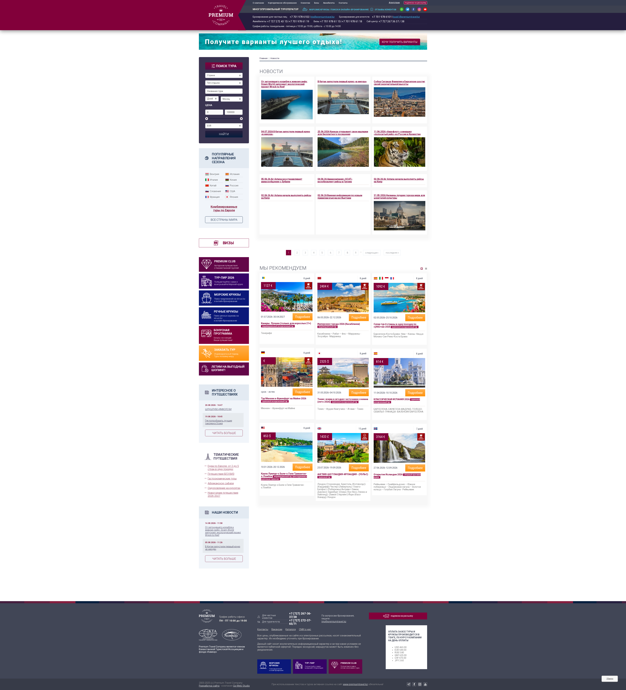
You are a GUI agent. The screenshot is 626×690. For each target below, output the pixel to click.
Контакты (343, 3)
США (232, 191)
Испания (234, 174)
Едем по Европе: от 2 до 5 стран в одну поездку (223, 468)
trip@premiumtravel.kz (323, 16)
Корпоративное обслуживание (282, 3)
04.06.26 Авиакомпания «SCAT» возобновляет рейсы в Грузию (335, 180)
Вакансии (276, 629)
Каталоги (290, 629)
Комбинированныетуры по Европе (224, 208)
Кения (233, 179)
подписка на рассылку (415, 3)
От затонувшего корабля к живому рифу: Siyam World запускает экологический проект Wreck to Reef (223, 531)
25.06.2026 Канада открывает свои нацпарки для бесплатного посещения (343, 132)
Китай (213, 185)
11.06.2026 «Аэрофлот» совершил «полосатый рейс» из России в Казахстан (397, 132)
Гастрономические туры (222, 478)
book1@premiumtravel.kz (406, 16)
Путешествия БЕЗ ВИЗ (221, 473)
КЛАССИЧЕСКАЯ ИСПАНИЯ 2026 (392, 399)
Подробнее (302, 317)
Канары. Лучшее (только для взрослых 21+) (286, 323)
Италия (214, 179)
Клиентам (305, 3)
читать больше (224, 433)
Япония (234, 196)
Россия (234, 185)
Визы (316, 3)
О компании (258, 3)
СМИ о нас (305, 629)
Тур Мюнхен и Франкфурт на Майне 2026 (283, 398)
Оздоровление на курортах (224, 488)
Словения (215, 191)
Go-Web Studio (241, 685)
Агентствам (394, 2)
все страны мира (224, 219)
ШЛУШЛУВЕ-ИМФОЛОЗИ (218, 409)
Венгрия (214, 174)
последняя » (392, 252)
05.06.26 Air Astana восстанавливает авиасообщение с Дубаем (281, 180)
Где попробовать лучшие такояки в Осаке (218, 422)
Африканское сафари (221, 483)
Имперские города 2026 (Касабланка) (338, 324)
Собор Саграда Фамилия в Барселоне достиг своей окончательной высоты (399, 82)
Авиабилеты (329, 3)
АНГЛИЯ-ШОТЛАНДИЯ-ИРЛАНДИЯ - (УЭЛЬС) (342, 474)
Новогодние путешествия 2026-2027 (223, 494)
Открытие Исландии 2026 (388, 474)
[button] (422, 269)
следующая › (372, 252)
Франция (215, 196)
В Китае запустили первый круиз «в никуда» (342, 81)
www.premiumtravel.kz (355, 684)
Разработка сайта (209, 685)
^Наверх (609, 678)
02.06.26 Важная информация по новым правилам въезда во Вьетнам (340, 196)
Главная (264, 58)
